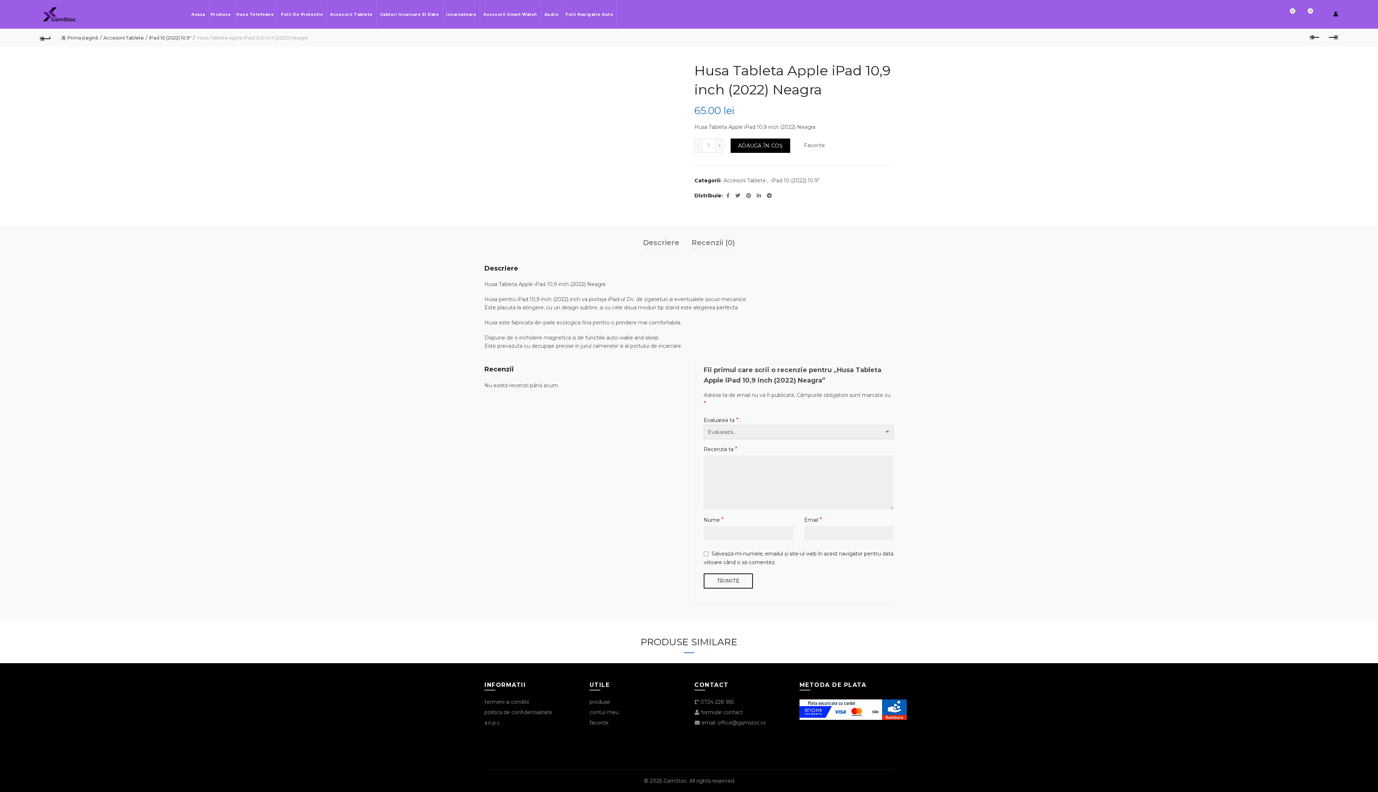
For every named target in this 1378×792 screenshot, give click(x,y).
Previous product (1315, 38)
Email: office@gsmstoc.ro (733, 723)
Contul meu (604, 712)
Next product (1333, 38)
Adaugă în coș (760, 145)
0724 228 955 (716, 702)
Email (813, 519)
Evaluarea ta (721, 420)
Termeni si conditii (506, 702)
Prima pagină (82, 38)
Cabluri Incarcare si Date (409, 14)
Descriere (661, 242)
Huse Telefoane (255, 14)
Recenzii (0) (713, 242)
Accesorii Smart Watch (510, 14)
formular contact (721, 712)
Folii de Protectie (302, 14)
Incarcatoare (461, 14)
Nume (714, 519)
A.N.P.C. (492, 723)
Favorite (1293, 11)
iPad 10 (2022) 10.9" (170, 38)
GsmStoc (675, 781)
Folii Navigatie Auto (589, 14)
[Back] (45, 38)
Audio (551, 14)
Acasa (198, 14)
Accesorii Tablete (351, 14)
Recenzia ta (720, 449)
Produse (221, 14)
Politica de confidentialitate (518, 712)
